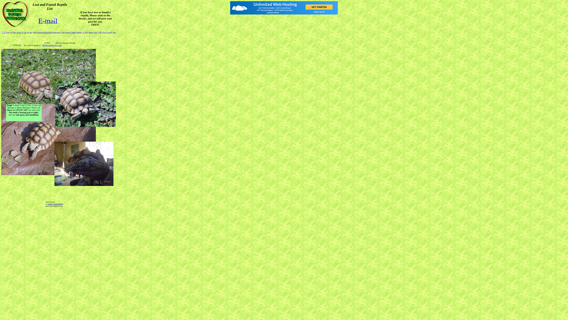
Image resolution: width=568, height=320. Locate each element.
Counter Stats (50, 202)
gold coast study (51, 206)
